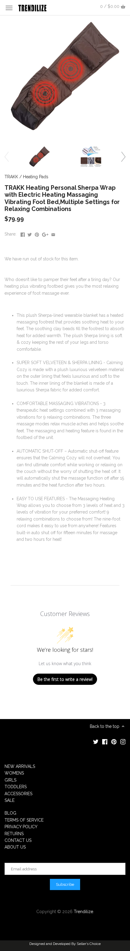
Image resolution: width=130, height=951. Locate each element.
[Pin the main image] (37, 233)
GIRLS (10, 780)
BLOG (10, 813)
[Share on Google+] (45, 233)
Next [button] (123, 157)
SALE (10, 800)
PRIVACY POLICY (21, 826)
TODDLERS (16, 786)
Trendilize (83, 911)
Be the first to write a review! (65, 679)
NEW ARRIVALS (20, 766)
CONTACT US (18, 840)
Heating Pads (35, 176)
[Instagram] (123, 741)
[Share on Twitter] (30, 233)
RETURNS (14, 833)
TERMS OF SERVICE (24, 820)
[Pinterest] (114, 741)
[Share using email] (53, 233)
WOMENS (14, 773)
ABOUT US (15, 847)
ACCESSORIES (18, 793)
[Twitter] (96, 741)
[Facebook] (105, 741)
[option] (39, 156)
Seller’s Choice (89, 944)
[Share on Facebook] (23, 233)
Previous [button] (7, 157)
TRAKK (11, 176)
